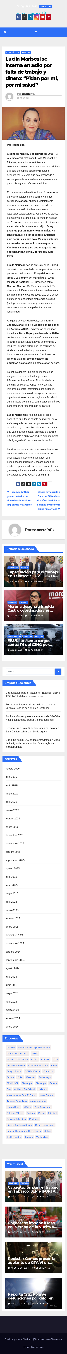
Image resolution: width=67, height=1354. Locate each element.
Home (26, 1347)
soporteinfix (28, 93)
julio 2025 (11, 876)
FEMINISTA (12, 1083)
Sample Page (37, 1347)
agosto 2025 (13, 868)
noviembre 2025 (15, 843)
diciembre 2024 (14, 935)
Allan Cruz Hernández (17, 1053)
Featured (30, 1077)
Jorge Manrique (38, 1101)
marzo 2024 (12, 1010)
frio (9, 1089)
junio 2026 (12, 785)
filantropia (27, 1083)
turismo (29, 1137)
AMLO (35, 1053)
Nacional (12, 602)
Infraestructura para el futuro (21, 1095)
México (27, 1107)
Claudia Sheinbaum (38, 1065)
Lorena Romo (13, 1107)
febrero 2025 (13, 918)
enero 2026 (12, 827)
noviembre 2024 (15, 943)
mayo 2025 (12, 893)
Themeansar (56, 1339)
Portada (26, 52)
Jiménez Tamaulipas (17, 1101)
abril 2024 (11, 1001)
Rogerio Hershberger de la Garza (24, 1131)
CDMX (34, 1059)
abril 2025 (11, 901)
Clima (54, 1065)
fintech (53, 1083)
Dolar (20, 1077)
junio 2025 (12, 885)
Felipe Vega (45, 1077)
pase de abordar (42, 1107)
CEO (55, 1059)
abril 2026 (11, 802)
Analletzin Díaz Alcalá (17, 1059)
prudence (34, 1119)
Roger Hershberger (44, 1125)
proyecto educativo (16, 1119)
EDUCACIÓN (13, 568)
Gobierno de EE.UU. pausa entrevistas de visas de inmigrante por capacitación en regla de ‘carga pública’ (33, 743)
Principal (52, 1113)
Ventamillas (42, 1137)
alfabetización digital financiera (34, 1047)
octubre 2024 (13, 951)
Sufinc (47, 1131)
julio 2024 (11, 976)
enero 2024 (12, 1026)
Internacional (14, 636)
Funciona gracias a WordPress (19, 1339)
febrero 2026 (13, 818)
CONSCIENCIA (32, 1071)
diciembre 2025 (14, 835)
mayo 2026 (12, 793)
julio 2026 (11, 777)
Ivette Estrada (46, 1095)
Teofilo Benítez (14, 1137)
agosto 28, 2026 (20, 1197)
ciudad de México (16, 1065)
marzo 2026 (12, 810)
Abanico (11, 1047)
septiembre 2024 (15, 960)
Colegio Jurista (14, 1071)
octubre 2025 (13, 852)
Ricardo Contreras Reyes (19, 1125)
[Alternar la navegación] (35, 32)
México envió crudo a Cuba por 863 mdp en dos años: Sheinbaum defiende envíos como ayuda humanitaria (48, 500)
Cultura (10, 1077)
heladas (42, 1089)
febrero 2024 (13, 1018)
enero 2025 (12, 926)
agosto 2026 (13, 768)
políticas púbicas (15, 1113)
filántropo (41, 1083)
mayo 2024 (12, 993)
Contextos (48, 1071)
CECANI (45, 1059)
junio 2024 (12, 985)
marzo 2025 (12, 910)
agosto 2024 (13, 968)
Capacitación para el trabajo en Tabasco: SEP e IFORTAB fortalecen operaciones (32, 576)
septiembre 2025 (15, 860)
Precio (41, 1113)
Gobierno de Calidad (24, 1089)
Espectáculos (12, 52)
